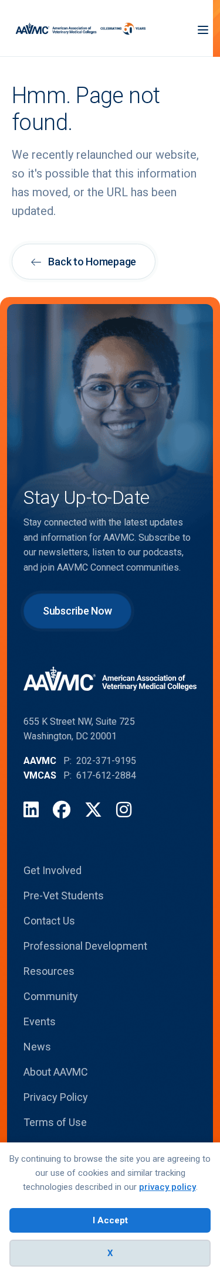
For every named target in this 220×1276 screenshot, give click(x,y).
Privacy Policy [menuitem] (55, 1097)
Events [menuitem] (39, 1021)
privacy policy (167, 1187)
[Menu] (203, 28)
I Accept (110, 1220)
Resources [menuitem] (49, 971)
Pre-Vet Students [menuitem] (63, 895)
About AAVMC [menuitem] (55, 1072)
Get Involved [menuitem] (52, 870)
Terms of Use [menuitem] (55, 1122)
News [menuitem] (37, 1046)
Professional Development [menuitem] (85, 946)
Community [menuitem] (50, 996)
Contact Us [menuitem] (49, 921)
